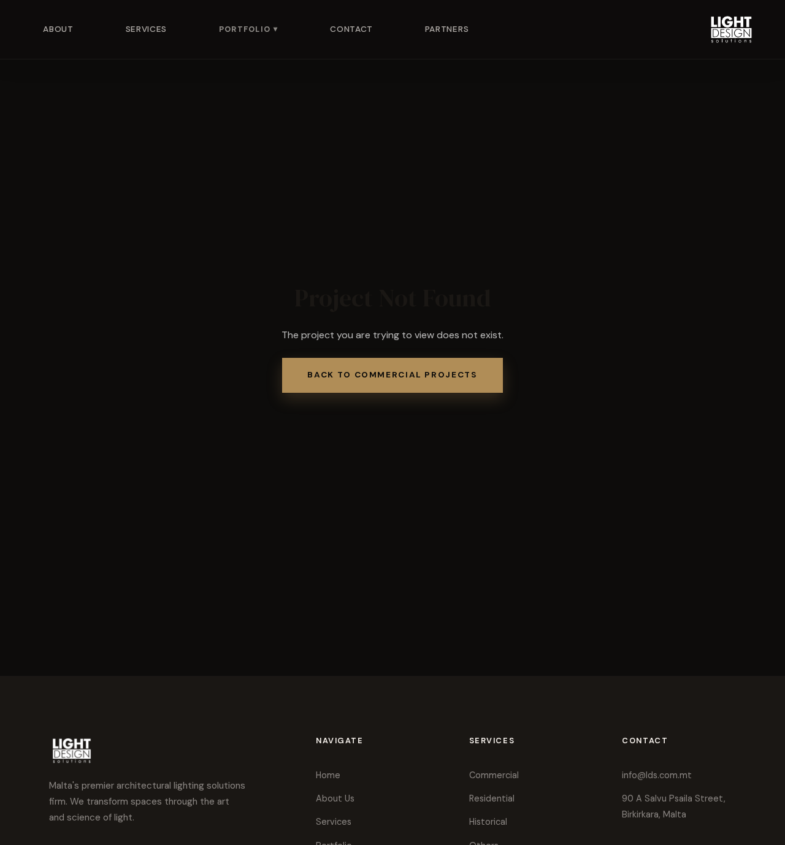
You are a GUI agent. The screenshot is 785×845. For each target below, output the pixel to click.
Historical (488, 821)
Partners (447, 29)
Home (328, 775)
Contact (351, 29)
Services (146, 29)
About (58, 29)
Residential (492, 798)
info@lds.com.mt (657, 775)
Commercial (494, 775)
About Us (335, 798)
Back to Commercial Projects (392, 374)
